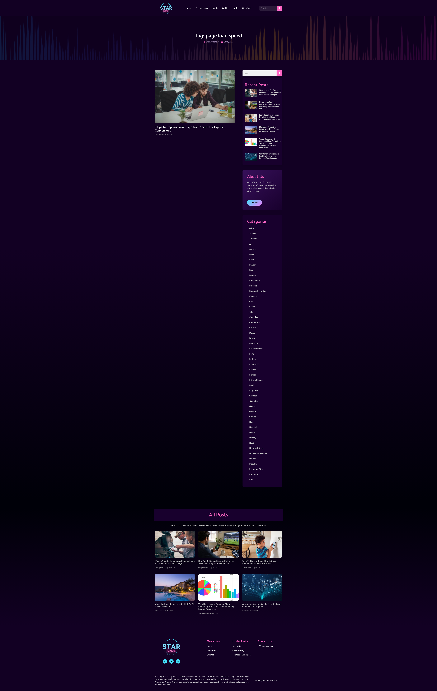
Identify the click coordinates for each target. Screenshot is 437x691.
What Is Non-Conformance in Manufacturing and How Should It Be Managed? (270, 92)
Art (250, 244)
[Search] (279, 8)
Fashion (225, 8)
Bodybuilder (254, 280)
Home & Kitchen (256, 448)
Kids (251, 479)
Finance (252, 369)
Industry (253, 463)
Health (252, 432)
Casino (252, 306)
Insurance (253, 474)
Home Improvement (258, 453)
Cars (251, 301)
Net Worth (246, 8)
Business (253, 285)
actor (251, 228)
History (252, 437)
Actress (252, 233)
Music (215, 8)
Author (252, 249)
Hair (251, 422)
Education (253, 343)
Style (236, 8)
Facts (251, 354)
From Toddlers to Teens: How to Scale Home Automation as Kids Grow (269, 117)
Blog (251, 270)
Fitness (252, 374)
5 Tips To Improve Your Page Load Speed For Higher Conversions (189, 128)
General (252, 411)
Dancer (252, 333)
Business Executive (257, 291)
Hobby (252, 443)
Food (251, 385)
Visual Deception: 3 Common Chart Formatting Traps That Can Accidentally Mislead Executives (270, 143)
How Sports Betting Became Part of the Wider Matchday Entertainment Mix (269, 105)
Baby (251, 254)
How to (252, 458)
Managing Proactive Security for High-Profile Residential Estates (269, 129)
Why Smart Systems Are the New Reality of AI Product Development (269, 156)
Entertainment (202, 8)
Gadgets (253, 395)
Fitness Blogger (256, 380)
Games (252, 406)
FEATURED (254, 364)
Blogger (252, 275)
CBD (251, 312)
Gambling (253, 401)
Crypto (252, 327)
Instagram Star (256, 469)
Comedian (253, 317)
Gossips (252, 416)
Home (188, 8)
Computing (254, 322)
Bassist (252, 259)
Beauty (252, 264)
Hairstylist (254, 427)
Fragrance (253, 390)
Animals (253, 238)
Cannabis (253, 296)
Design (252, 338)
